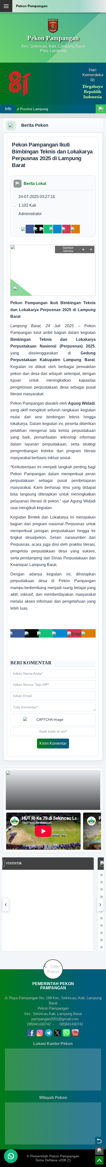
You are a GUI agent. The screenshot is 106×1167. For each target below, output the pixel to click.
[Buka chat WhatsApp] (11, 1156)
